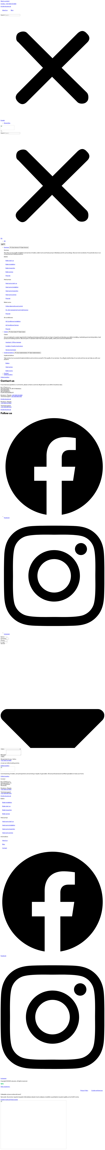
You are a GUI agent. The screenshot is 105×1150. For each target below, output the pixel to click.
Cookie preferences (97, 1090)
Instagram (3, 1078)
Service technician (11, 350)
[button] (52, 13)
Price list (8, 275)
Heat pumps (9, 367)
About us (5, 10)
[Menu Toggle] (3, 244)
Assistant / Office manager (13, 342)
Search (3, 15)
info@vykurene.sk (6, 6)
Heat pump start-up (11, 283)
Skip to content (5, 1)
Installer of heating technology (14, 346)
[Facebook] (52, 953)
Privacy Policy (84, 1090)
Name (2, 637)
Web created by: (5, 1086)
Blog (12, 10)
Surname (3, 638)
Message (3, 755)
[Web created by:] (4, 1084)
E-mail (3, 642)
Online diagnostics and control (14, 306)
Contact (4, 848)
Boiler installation (10, 264)
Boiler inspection (10, 268)
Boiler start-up (10, 260)
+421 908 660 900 (16, 396)
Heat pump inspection (12, 291)
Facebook (3, 956)
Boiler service (9, 272)
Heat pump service (11, 294)
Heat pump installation (12, 287)
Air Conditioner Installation (13, 321)
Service (3, 643)
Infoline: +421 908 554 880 (8, 4)
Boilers (7, 363)
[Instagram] (52, 1076)
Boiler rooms (9, 371)
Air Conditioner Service (12, 325)
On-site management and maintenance (17, 310)
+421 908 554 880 (17, 395)
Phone (3, 640)
